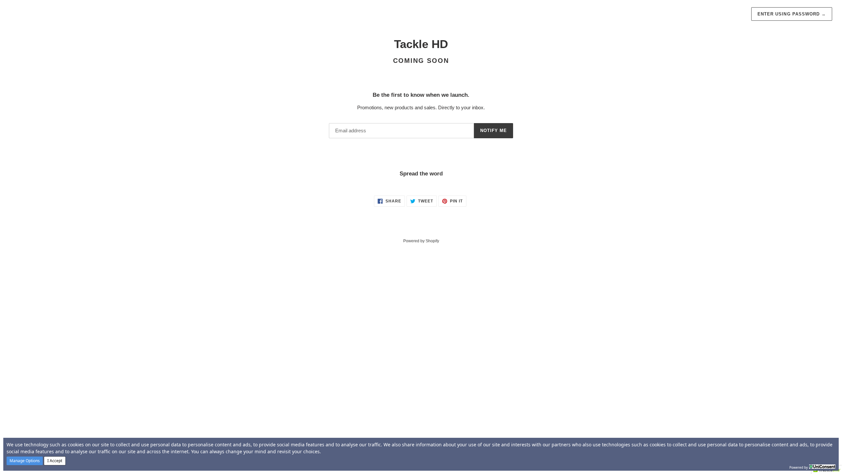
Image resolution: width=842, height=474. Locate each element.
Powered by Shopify (421, 241)
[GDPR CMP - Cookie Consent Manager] (822, 466)
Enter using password (791, 14)
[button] (25, 461)
